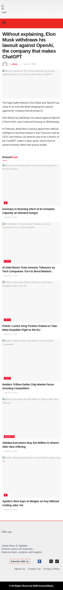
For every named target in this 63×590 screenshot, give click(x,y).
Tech (7, 261)
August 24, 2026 (10, 393)
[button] (4, 22)
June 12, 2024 (29, 64)
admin (15, 64)
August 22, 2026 (10, 509)
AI (6, 203)
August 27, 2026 (10, 217)
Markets (9, 436)
